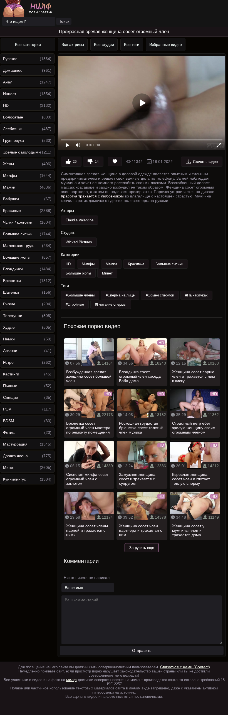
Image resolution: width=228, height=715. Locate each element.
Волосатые (13, 117)
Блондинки (13, 269)
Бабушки (11, 199)
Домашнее (13, 70)
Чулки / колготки (17, 222)
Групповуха (13, 140)
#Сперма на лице (120, 295)
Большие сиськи (18, 234)
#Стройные (75, 304)
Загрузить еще (141, 548)
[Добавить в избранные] (115, 161)
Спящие (10, 397)
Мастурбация (15, 444)
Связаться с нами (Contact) (185, 667)
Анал (7, 82)
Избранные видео (165, 44)
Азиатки (10, 350)
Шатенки (11, 292)
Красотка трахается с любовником (92, 196)
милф (71, 679)
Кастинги (11, 374)
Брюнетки (12, 280)
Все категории (28, 44)
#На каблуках (196, 295)
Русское (10, 58)
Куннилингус (14, 479)
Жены (8, 164)
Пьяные (10, 386)
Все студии (104, 44)
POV (7, 409)
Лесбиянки (13, 129)
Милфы (10, 175)
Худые (9, 327)
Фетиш (9, 432)
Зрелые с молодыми (22, 152)
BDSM (8, 421)
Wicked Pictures (79, 242)
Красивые (12, 210)
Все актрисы (72, 44)
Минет (9, 467)
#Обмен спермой (160, 295)
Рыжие (9, 304)
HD (6, 105)
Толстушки (12, 315)
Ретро (8, 362)
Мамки (9, 187)
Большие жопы (16, 257)
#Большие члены (80, 295)
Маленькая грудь (18, 245)
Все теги (131, 44)
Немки (9, 339)
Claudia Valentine (79, 220)
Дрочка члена (15, 456)
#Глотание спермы (110, 304)
